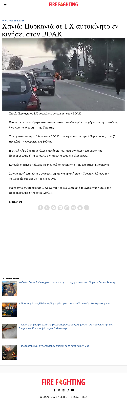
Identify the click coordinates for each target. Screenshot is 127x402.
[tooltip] (40, 207)
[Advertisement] (63, 248)
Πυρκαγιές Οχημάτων (13, 21)
